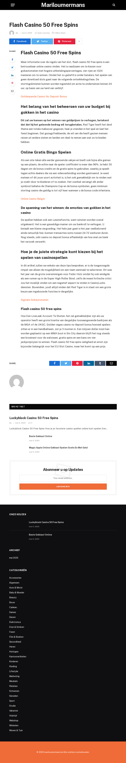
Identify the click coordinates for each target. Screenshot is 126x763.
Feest (12, 632)
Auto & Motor (16, 587)
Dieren (12, 617)
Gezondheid (15, 642)
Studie (12, 706)
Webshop (13, 720)
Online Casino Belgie (33, 198)
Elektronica (15, 622)
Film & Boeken (16, 637)
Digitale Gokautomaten (34, 299)
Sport (12, 701)
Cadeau (13, 607)
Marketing (14, 676)
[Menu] (13, 5)
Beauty (12, 597)
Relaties (13, 686)
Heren (12, 646)
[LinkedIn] (12, 75)
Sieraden (13, 696)
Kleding (13, 666)
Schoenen (14, 691)
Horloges (13, 651)
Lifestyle (13, 671)
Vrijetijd (13, 715)
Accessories (15, 578)
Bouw (12, 602)
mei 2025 (13, 558)
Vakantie (13, 710)
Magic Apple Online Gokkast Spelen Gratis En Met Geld (58, 447)
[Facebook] (12, 59)
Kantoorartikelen (17, 656)
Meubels (13, 681)
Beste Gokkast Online (40, 436)
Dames (12, 612)
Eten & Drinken (16, 627)
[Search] (113, 5)
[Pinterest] (12, 83)
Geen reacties (43, 33)
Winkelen (13, 725)
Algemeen (14, 582)
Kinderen (13, 661)
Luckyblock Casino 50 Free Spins (33, 418)
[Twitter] (12, 67)
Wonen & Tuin (16, 730)
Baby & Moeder (16, 592)
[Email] (12, 91)
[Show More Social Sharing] (79, 41)
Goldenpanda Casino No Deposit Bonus (44, 96)
